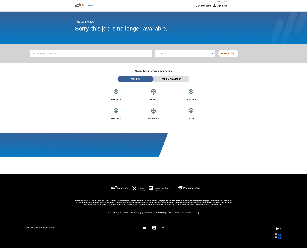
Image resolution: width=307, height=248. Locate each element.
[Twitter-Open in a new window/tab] (154, 228)
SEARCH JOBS (228, 53)
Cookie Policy (148, 213)
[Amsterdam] (116, 94)
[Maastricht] (116, 113)
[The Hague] (191, 94)
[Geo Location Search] (213, 53)
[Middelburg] (153, 113)
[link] (153, 228)
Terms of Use (112, 213)
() (227, 1)
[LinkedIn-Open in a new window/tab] (144, 227)
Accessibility (124, 213)
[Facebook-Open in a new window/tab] (163, 228)
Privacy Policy (136, 213)
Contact (218, 1)
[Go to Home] (84, 6)
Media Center (174, 213)
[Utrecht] (191, 113)
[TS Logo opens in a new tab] (157, 188)
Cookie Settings (161, 213)
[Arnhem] (153, 94)
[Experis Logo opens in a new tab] (136, 188)
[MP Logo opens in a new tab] (118, 188)
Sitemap (196, 213)
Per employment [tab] (171, 79)
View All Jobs (186, 213)
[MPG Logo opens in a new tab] (187, 188)
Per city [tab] (136, 79)
